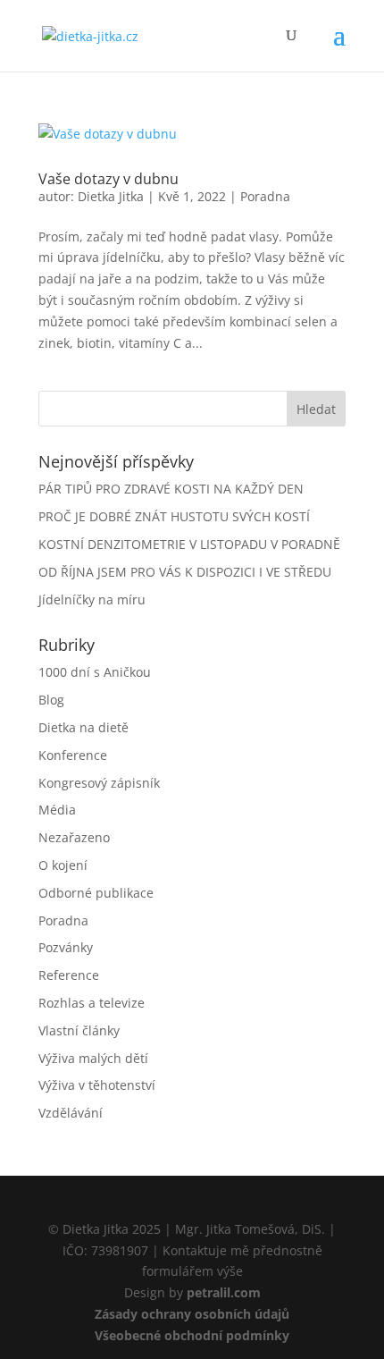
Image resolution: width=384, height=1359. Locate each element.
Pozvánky (65, 947)
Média (57, 809)
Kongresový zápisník (99, 782)
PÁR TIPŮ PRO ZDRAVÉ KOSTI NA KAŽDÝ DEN (171, 488)
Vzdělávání (70, 1112)
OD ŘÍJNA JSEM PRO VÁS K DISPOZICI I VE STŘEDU (184, 571)
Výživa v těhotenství (96, 1084)
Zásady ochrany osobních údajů (192, 1313)
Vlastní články (79, 1030)
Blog (51, 699)
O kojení (63, 865)
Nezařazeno (74, 837)
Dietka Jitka (111, 196)
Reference (68, 974)
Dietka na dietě (83, 727)
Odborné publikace (96, 892)
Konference (72, 755)
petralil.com (224, 1292)
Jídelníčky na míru (92, 599)
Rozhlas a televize (91, 1002)
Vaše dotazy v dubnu (108, 179)
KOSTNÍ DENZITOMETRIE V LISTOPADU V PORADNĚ (189, 544)
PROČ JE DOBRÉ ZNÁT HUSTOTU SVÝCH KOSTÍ (174, 516)
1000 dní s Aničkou (94, 671)
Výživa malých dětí (93, 1058)
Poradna (265, 196)
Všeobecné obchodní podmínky (192, 1335)
